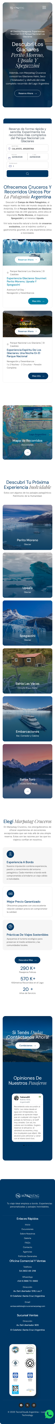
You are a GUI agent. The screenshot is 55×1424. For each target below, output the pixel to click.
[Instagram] (33, 1405)
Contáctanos (25, 1045)
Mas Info (36, 301)
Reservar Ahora (26, 259)
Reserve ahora (26, 93)
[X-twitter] (27, 1405)
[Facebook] (21, 1405)
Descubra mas (26, 960)
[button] (23, 1145)
